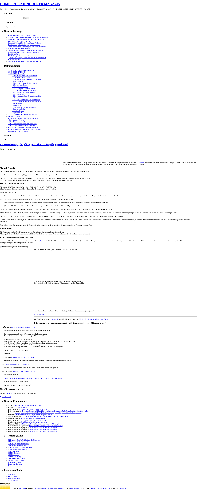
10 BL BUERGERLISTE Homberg (20, 447)
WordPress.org (13, 480)
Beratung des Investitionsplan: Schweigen (43, 427)
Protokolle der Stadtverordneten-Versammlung (23, 118)
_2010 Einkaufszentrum (20, 87)
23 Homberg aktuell (14, 462)
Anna (6, 364)
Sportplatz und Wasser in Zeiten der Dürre (22, 35)
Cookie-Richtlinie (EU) (15, 116)
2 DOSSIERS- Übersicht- (16, 74)
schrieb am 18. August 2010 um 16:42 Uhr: (23, 327)
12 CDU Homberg (14, 451)
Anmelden (11, 474)
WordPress (22, 488)
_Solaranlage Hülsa (18, 109)
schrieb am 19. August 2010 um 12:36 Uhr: (23, 357)
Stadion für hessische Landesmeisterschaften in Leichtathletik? (28, 37)
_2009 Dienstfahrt (18, 81)
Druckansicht (40, 314)
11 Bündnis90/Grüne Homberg (18, 449)
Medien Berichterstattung (87, 319)
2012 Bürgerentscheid (15, 113)
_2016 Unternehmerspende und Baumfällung (27, 101)
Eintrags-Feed (12, 476)
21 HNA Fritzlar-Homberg (17, 458)
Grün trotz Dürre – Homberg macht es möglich (23, 52)
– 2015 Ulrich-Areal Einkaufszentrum (24, 76)
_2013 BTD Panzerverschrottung (19, 122)
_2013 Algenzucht (18, 94)
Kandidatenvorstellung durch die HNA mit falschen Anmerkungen (46, 416)
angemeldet (9, 393)
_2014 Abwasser (17, 98)
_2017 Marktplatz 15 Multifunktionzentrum (22, 125)
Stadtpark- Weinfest (14, 59)
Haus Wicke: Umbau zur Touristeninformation (23, 127)
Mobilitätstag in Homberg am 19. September (22, 56)
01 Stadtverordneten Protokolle (18, 442)
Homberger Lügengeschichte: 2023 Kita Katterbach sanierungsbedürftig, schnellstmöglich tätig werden (55, 411)
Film (40, 241)
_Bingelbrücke (17, 103)
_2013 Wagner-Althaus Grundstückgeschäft (26, 96)
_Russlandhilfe (17, 105)
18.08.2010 (54, 319)
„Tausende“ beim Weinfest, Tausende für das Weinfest (25, 50)
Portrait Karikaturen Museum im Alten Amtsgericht (24, 129)
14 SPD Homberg (14, 455)
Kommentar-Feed (14, 478)
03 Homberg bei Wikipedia (17, 445)
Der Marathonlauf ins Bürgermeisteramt (33, 418)
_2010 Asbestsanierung (19, 85)
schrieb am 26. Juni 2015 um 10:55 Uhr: (19, 364)
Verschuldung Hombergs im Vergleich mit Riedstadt (25, 61)
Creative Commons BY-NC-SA (100, 488)
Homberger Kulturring (15, 466)
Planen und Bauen (102, 319)
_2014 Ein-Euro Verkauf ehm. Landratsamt (26, 100)
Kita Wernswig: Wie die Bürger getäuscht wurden (24, 45)
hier (85, 241)
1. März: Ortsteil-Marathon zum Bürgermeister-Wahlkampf (40, 424)
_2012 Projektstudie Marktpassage (23, 92)
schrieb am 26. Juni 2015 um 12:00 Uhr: (24, 371)
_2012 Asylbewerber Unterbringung (24, 90)
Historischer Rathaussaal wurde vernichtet (34, 409)
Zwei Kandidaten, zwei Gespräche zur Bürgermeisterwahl (34, 415)
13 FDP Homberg (14, 453)
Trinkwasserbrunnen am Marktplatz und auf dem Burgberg (27, 47)
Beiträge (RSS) (62, 488)
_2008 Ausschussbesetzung (21, 77)
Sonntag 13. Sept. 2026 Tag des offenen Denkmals (24, 43)
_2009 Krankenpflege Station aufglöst (24, 83)
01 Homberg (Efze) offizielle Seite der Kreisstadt (24, 440)
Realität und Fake (14, 54)
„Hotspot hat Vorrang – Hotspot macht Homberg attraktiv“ (27, 58)
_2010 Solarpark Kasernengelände (23, 89)
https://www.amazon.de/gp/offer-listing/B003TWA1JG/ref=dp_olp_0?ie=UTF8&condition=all (34, 378)
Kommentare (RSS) (76, 488)
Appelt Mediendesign (49, 488)
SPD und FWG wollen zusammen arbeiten (28, 405)
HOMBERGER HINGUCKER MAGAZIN (30, 4)
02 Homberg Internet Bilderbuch (18, 444)
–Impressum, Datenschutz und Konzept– (21, 70)
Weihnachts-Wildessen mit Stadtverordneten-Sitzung (46, 426)
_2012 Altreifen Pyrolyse (16, 120)
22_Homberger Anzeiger (16, 460)
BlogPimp (38, 488)
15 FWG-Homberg (14, 457)
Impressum (122, 488)
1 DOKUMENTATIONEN (17, 72)
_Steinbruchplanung (18, 111)
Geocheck (141, 163)
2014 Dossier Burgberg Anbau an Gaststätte (22, 114)
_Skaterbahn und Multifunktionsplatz (24, 107)
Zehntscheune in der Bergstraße (18, 131)
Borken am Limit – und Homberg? (19, 41)
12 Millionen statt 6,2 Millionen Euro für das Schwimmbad (27, 39)
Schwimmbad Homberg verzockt (19, 48)
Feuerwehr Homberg (15, 464)
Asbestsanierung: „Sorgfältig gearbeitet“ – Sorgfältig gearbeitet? (34, 144)
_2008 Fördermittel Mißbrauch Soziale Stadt (26, 79)
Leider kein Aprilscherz (20, 407)
